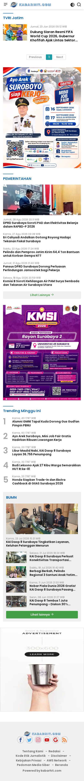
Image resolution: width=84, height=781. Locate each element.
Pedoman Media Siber (33, 765)
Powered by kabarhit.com (42, 771)
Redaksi (54, 751)
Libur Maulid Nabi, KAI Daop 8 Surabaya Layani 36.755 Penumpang (41, 452)
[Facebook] (20, 739)
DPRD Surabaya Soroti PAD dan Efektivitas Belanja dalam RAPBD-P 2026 (40, 224)
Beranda (61, 765)
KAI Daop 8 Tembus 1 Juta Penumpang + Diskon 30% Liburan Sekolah (49, 602)
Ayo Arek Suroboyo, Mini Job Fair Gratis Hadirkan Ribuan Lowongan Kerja (41, 438)
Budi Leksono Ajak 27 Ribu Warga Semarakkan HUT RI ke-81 (46, 467)
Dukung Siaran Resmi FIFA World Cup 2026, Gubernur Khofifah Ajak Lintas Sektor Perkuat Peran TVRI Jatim (52, 38)
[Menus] (5, 4)
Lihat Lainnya (40, 295)
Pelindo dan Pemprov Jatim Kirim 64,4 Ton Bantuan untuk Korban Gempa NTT (41, 253)
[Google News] (55, 739)
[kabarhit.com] (30, 4)
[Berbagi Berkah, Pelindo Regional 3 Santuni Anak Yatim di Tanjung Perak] (16, 572)
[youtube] (46, 739)
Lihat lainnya (40, 615)
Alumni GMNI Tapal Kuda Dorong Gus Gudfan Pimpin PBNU (45, 423)
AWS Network (57, 760)
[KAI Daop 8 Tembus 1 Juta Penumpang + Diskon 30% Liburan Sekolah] (16, 601)
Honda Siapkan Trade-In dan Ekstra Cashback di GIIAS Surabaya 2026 (38, 481)
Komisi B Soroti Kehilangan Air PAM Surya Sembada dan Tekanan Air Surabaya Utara (41, 283)
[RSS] (64, 739)
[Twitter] (29, 739)
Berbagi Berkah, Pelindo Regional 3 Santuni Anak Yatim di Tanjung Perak (52, 572)
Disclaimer (59, 756)
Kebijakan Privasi (28, 760)
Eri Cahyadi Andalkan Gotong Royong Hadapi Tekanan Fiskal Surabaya (37, 239)
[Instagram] (38, 739)
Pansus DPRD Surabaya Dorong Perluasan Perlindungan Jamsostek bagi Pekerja (34, 268)
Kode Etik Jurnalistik (31, 756)
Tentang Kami (32, 751)
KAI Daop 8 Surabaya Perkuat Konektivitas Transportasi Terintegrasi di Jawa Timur (51, 558)
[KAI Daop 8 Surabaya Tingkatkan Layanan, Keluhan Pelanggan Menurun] (42, 519)
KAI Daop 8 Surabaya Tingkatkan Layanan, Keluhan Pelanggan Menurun (38, 543)
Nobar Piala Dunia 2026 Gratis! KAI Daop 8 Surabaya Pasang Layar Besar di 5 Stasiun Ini (53, 587)
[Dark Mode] (72, 4)
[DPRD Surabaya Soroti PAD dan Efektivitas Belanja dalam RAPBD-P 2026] (42, 200)
